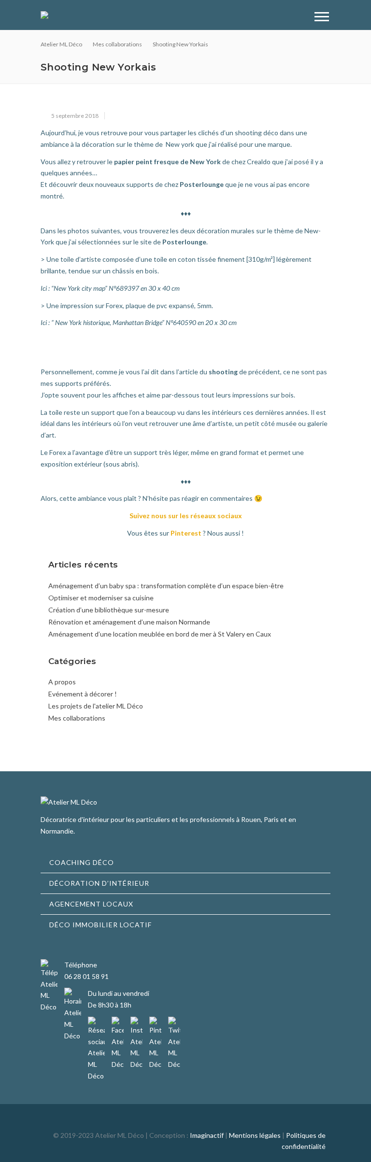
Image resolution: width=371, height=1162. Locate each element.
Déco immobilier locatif (100, 925)
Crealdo (259, 161)
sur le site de (164, 242)
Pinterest (186, 533)
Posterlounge (202, 184)
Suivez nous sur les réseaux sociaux (185, 515)
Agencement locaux (91, 904)
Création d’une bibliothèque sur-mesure (108, 610)
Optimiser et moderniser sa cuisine (101, 598)
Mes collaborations (76, 718)
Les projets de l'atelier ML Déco (95, 706)
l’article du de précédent (228, 372)
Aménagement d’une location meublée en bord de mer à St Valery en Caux (159, 634)
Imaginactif (207, 1135)
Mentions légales (255, 1135)
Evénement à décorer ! (82, 694)
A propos (62, 682)
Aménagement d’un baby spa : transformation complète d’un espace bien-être (166, 585)
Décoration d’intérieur (99, 883)
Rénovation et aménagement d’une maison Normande (129, 622)
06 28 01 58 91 (86, 976)
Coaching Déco (81, 862)
